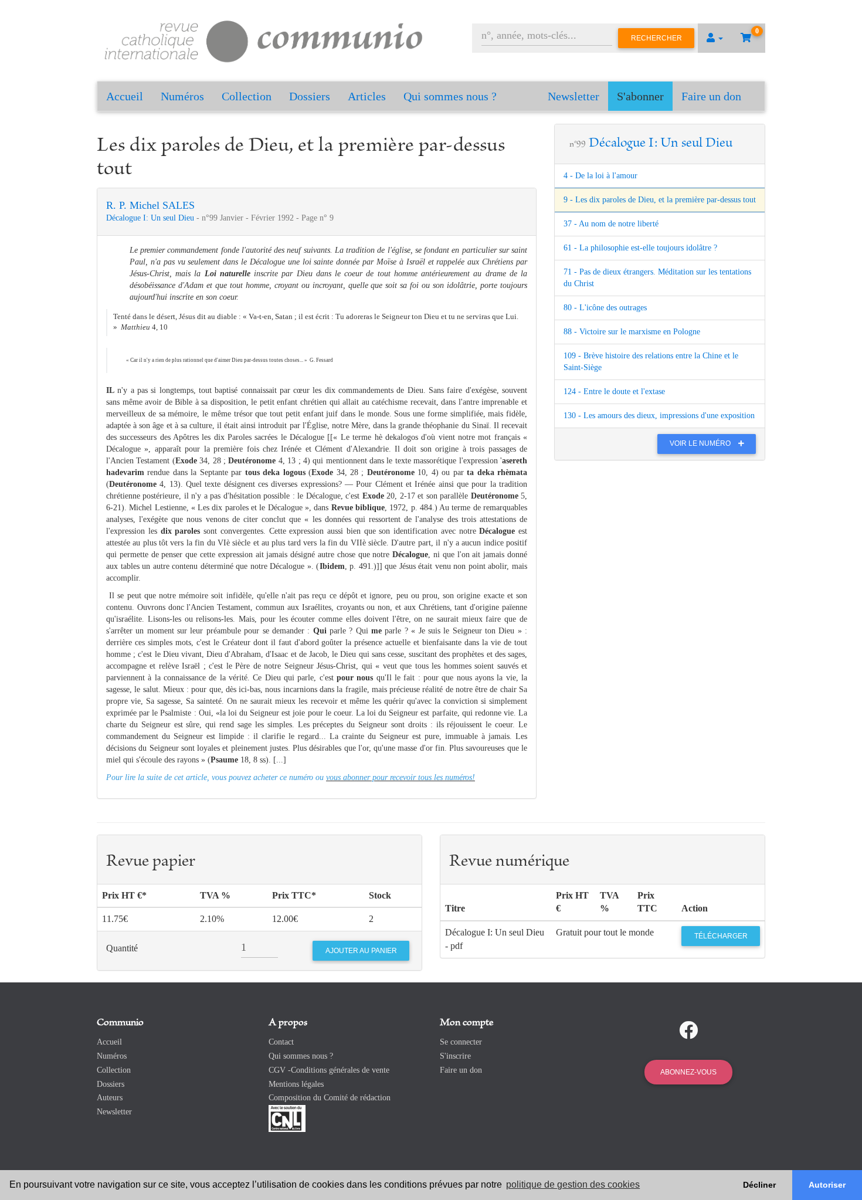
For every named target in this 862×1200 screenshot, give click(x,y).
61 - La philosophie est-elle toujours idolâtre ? (640, 247)
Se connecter (461, 1042)
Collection (247, 96)
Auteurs (110, 1097)
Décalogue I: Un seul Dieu (151, 217)
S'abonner (640, 96)
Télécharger (721, 936)
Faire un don (711, 96)
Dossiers (309, 96)
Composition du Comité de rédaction (330, 1097)
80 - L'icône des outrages (605, 307)
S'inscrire (455, 1056)
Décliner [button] (759, 1184)
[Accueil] (264, 39)
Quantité (122, 948)
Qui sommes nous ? (450, 96)
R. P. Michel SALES (150, 205)
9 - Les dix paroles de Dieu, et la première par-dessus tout (660, 199)
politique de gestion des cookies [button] (573, 1184)
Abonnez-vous (688, 1072)
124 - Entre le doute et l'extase (614, 391)
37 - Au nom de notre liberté (611, 223)
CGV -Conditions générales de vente (329, 1070)
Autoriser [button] (827, 1184)
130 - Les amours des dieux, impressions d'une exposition (659, 415)
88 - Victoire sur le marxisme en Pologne (632, 331)
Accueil (124, 96)
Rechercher (656, 38)
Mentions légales (296, 1084)
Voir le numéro (701, 443)
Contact (281, 1042)
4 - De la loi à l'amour (600, 175)
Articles (367, 96)
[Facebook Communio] (688, 1030)
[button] (715, 38)
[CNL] (287, 1117)
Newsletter (573, 96)
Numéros (182, 96)
